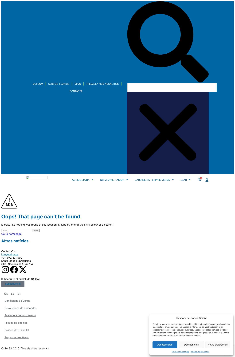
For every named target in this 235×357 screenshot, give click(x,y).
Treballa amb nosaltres (102, 83)
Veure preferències (218, 344)
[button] (168, 42)
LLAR (183, 179)
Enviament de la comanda (20, 315)
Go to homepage (11, 233)
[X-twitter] (23, 270)
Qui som (38, 83)
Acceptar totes (164, 344)
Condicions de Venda (17, 300)
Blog (77, 83)
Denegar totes (191, 344)
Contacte (76, 91)
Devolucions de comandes (20, 308)
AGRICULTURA (81, 179)
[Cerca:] (16, 230)
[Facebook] (14, 270)
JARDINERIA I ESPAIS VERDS (152, 179)
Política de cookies (180, 351)
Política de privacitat (200, 351)
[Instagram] (5, 270)
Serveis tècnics (58, 83)
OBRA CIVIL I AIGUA (112, 179)
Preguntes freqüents (16, 337)
